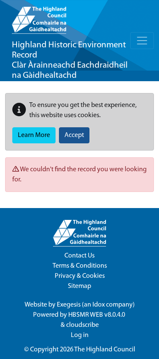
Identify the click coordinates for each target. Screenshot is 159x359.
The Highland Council (104, 349)
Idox (98, 304)
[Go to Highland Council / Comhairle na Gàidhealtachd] (39, 17)
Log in (80, 335)
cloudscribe (82, 325)
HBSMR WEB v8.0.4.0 (97, 315)
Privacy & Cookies (80, 276)
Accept (74, 135)
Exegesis (69, 304)
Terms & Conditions (80, 266)
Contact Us (79, 255)
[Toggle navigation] (142, 40)
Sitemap (79, 286)
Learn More (34, 135)
